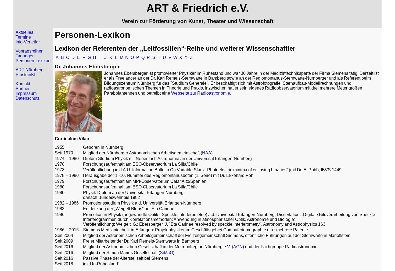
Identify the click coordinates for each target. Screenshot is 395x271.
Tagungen (25, 56)
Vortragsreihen (30, 51)
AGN (238, 246)
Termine (23, 37)
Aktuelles (24, 32)
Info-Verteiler (28, 42)
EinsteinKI (25, 74)
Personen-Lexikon (33, 60)
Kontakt (23, 83)
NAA (206, 153)
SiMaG (166, 252)
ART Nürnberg (30, 70)
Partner (23, 88)
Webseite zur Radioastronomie (200, 93)
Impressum (26, 93)
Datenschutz (28, 98)
